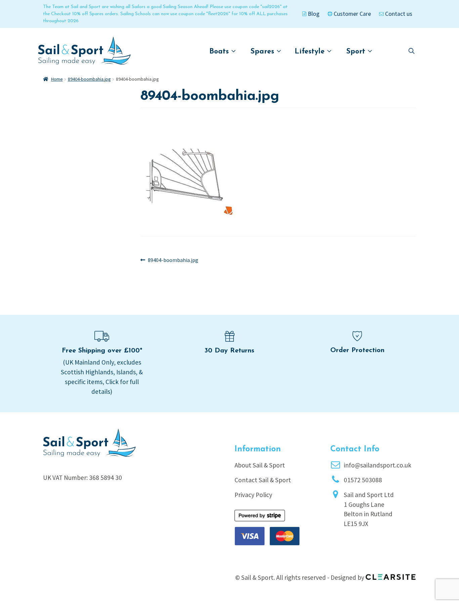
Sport (357, 51)
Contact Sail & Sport (263, 480)
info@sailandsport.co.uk (377, 465)
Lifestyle (311, 51)
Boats (220, 51)
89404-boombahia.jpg (89, 79)
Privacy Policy (253, 495)
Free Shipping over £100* (102, 350)
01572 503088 (363, 480)
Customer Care (351, 13)
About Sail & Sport (260, 465)
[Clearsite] (391, 575)
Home (57, 79)
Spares (264, 51)
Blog (313, 13)
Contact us (398, 13)
